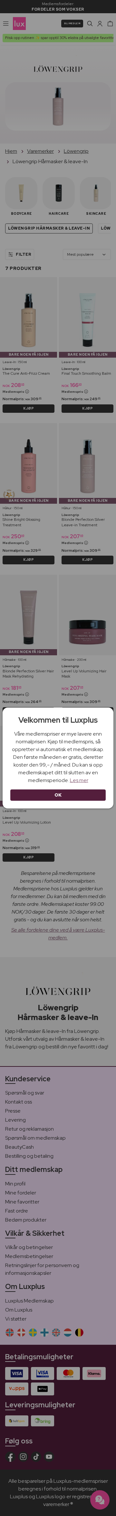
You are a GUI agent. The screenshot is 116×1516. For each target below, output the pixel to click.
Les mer (79, 780)
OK (58, 795)
